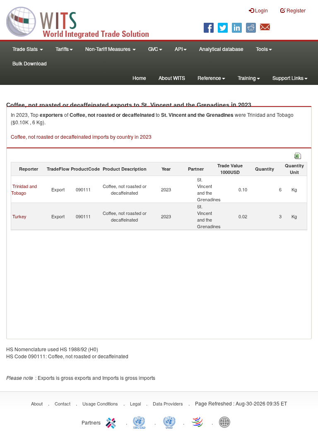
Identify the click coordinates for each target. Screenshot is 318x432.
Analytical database (221, 48)
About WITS (172, 77)
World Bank (226, 421)
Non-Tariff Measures (108, 48)
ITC (112, 421)
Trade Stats (25, 48)
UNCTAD (140, 421)
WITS (83, 20)
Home (139, 77)
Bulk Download (29, 63)
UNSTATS (169, 421)
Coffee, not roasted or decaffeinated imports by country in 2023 (81, 136)
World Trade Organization (198, 421)
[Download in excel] (297, 154)
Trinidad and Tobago (24, 189)
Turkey (19, 216)
